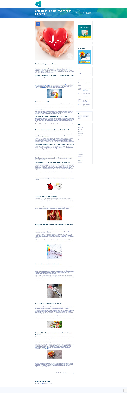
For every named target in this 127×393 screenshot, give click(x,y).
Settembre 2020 (80, 160)
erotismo (79, 116)
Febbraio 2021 (80, 150)
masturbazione (85, 116)
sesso (79, 118)
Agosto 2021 (80, 139)
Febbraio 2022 (80, 127)
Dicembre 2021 (80, 131)
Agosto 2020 (80, 162)
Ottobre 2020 (80, 158)
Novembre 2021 (80, 133)
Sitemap (54, 389)
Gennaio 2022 (80, 129)
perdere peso (47, 85)
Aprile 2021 (79, 146)
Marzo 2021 (80, 148)
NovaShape (44, 87)
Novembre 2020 (80, 156)
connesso (41, 383)
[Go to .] (76, 12)
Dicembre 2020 (80, 154)
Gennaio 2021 (80, 152)
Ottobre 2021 (80, 135)
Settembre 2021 (80, 137)
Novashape (79, 73)
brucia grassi (65, 84)
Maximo (79, 71)
